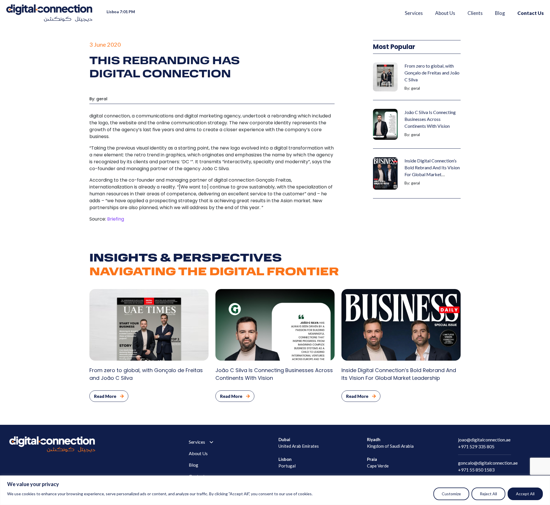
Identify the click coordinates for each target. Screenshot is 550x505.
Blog (500, 13)
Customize (451, 493)
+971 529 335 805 (476, 446)
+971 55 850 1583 (476, 469)
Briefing (115, 219)
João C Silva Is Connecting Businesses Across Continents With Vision (430, 119)
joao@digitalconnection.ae (484, 439)
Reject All (488, 493)
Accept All (525, 493)
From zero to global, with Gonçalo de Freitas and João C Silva (431, 72)
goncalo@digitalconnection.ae (488, 462)
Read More (105, 396)
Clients (475, 13)
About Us (445, 13)
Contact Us (530, 13)
